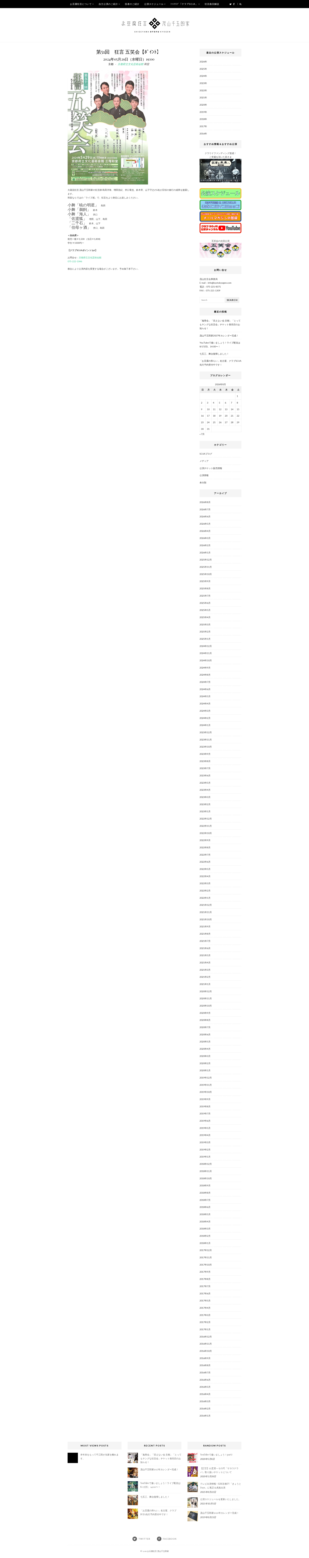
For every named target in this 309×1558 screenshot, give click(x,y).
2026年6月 (205, 516)
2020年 (203, 104)
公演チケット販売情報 (211, 468)
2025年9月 (205, 581)
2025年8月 (205, 588)
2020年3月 (205, 1056)
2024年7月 (205, 682)
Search (232, 300)
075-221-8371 (213, 286)
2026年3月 (205, 538)
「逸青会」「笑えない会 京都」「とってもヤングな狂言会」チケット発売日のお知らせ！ (220, 324)
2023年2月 (205, 804)
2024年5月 (205, 696)
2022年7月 (205, 854)
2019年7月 (205, 1113)
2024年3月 (205, 710)
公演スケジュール (154, 4)
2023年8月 (205, 761)
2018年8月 (205, 1192)
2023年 (203, 83)
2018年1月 (205, 1243)
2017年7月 (205, 1286)
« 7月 (202, 434)
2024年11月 (206, 653)
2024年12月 (206, 646)
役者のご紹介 (132, 4)
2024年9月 (205, 667)
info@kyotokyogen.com (219, 282)
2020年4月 (205, 1048)
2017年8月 (205, 1279)
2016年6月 (205, 1379)
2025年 (203, 68)
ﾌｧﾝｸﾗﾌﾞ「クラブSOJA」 (184, 4)
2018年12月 (206, 1164)
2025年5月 (205, 610)
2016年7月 (205, 1372)
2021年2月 (205, 976)
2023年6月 (205, 775)
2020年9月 (205, 1013)
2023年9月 (205, 754)
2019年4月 (205, 1135)
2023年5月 (205, 782)
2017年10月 (206, 1264)
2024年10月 (206, 660)
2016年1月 (205, 1415)
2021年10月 (206, 919)
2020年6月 (205, 1034)
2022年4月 (205, 876)
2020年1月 (205, 1070)
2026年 (203, 61)
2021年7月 (205, 941)
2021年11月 (206, 912)
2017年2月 (205, 1322)
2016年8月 (205, 1365)
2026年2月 (205, 545)
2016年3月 (205, 1401)
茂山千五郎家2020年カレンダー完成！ (219, 1512)
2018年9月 (205, 1185)
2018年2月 (205, 1235)
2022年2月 (205, 890)
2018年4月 (205, 1221)
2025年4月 (205, 617)
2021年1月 (205, 984)
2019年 (203, 112)
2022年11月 (206, 825)
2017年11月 (206, 1257)
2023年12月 (206, 732)
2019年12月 (206, 1077)
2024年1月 (205, 725)
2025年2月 (205, 631)
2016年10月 (206, 1351)
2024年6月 (205, 689)
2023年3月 (205, 797)
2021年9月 (205, 926)
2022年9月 (205, 840)
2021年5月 (205, 955)
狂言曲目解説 (212, 4)
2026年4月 (205, 531)
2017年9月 (205, 1271)
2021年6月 (205, 948)
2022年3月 (205, 883)
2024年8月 (205, 674)
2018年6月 (205, 1207)
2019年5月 (205, 1128)
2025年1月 (205, 638)
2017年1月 (205, 1329)
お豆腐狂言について (81, 4)
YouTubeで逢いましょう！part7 (216, 1454)
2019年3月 (205, 1142)
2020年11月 (206, 998)
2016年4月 (205, 1394)
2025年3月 (205, 624)
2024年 (203, 76)
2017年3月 (205, 1315)
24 (208, 422)
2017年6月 (205, 1293)
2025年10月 (206, 574)
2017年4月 (205, 1307)
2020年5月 (205, 1041)
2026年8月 (205, 502)
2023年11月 (206, 739)
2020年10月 (206, 1005)
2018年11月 (206, 1171)
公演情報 (204, 475)
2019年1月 (205, 1156)
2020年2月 (205, 1063)
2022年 (203, 90)
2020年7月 (205, 1027)
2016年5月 (205, 1386)
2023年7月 (205, 768)
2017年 (203, 126)
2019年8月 (205, 1106)
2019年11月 (206, 1084)
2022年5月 (205, 869)
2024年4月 (205, 703)
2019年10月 (206, 1092)
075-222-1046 (75, 261)
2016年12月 (206, 1336)
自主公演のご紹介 (108, 4)
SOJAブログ (206, 453)
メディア (204, 461)
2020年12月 (206, 991)
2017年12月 (206, 1250)
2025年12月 (206, 559)
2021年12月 (206, 905)
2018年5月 (205, 1214)
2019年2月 (205, 1149)
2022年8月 (205, 847)
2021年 (203, 97)
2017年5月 (205, 1300)
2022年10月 (206, 833)
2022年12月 (206, 818)
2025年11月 (206, 566)
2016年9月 (205, 1358)
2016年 (203, 133)
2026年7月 (205, 509)
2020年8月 (205, 1020)
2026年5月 (205, 523)
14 (232, 409)
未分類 (203, 482)
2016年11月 (206, 1343)
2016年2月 (205, 1408)
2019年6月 (205, 1120)
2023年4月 (205, 789)
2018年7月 (205, 1200)
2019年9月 (205, 1099)
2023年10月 (206, 746)
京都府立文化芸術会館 (130, 64)
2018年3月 (205, 1228)
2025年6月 (205, 603)
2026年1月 (205, 552)
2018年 (203, 119)
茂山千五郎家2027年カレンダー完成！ (219, 335)
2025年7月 (205, 595)
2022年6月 (205, 861)
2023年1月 (205, 811)
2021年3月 (205, 969)
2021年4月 (205, 962)
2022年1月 (205, 897)
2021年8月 (205, 933)
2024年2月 (205, 718)
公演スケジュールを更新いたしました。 (220, 1499)
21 (232, 415)
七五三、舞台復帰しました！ (214, 353)
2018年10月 (206, 1178)
